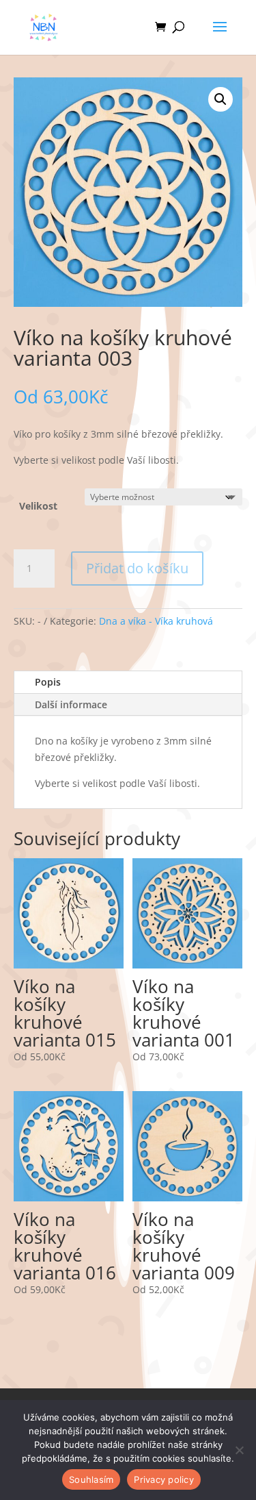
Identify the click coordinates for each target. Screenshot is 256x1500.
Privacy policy (164, 1479)
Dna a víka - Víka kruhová (156, 620)
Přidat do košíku (137, 568)
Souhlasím (91, 1479)
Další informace (71, 704)
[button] (220, 99)
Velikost (38, 505)
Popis (48, 681)
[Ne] (239, 1450)
